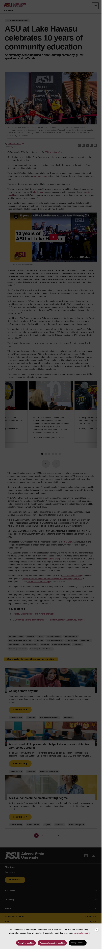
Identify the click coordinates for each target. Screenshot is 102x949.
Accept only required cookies (52, 943)
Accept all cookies (26, 943)
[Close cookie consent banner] (97, 930)
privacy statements (82, 933)
